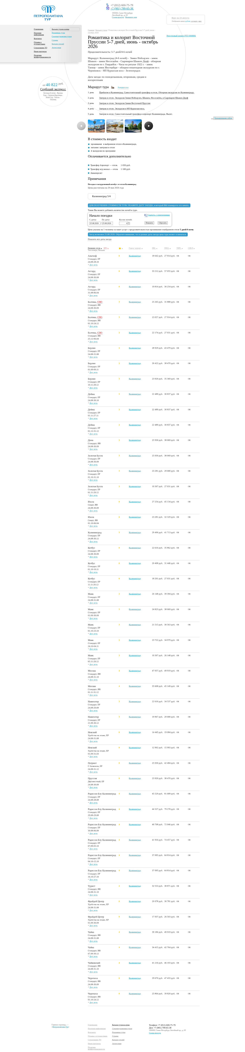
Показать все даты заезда (99, 239)
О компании (38, 29)
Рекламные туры (58, 33)
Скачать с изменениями (159, 215)
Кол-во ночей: (125, 220)
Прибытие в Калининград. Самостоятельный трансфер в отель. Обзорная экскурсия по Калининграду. (146, 92)
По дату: (105, 220)
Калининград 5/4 (101, 196)
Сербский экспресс (53, 89)
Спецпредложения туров (62, 36)
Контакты (38, 38)
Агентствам (56, 48)
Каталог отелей (58, 44)
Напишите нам (131, 17)
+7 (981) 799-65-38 (122, 8)
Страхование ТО (40, 48)
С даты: (92, 220)
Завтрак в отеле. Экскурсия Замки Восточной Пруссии (124, 103)
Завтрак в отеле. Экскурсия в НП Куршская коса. (122, 108)
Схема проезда (118, 17)
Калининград (135, 256)
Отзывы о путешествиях (39, 43)
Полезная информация (39, 34)
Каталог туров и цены (121, 1025)
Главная (91, 30)
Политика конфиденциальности (42, 56)
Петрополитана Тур (60, 1027)
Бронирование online (223, 118)
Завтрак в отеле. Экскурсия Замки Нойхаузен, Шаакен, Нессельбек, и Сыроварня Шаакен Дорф (143, 98)
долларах (194, 21)
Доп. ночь (94, 265)
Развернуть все (123, 87)
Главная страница (59, 1025)
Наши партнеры (40, 51)
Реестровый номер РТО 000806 (181, 36)
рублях (188, 21)
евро (199, 21)
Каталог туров (101, 30)
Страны (55, 40)
